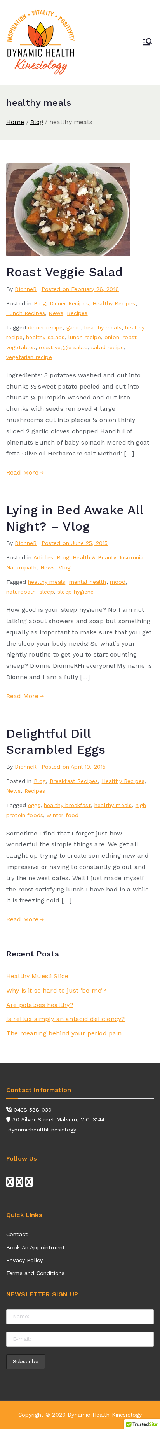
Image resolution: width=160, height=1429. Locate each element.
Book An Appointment (35, 1247)
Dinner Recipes (69, 303)
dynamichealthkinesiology (42, 1129)
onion (111, 337)
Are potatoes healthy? (39, 1005)
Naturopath (21, 567)
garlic (73, 327)
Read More (22, 472)
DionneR (26, 289)
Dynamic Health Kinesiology (105, 1414)
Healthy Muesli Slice (37, 976)
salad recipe (107, 347)
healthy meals (103, 327)
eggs (34, 805)
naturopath (21, 591)
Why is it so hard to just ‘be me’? (56, 990)
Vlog (65, 567)
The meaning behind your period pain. (64, 1033)
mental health (87, 582)
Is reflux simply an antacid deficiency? (65, 1019)
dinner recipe (45, 327)
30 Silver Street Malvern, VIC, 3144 (58, 1119)
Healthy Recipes (113, 303)
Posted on (80, 289)
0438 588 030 (33, 1110)
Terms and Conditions (35, 1273)
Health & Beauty (94, 557)
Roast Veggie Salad (64, 271)
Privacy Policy (24, 1260)
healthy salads (45, 337)
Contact (17, 1234)
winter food (62, 815)
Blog (40, 303)
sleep (47, 591)
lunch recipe (84, 337)
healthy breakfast (67, 805)
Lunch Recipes (25, 313)
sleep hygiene (75, 591)
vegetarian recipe (29, 357)
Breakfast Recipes (74, 781)
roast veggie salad (63, 347)
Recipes (77, 313)
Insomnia (131, 557)
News (56, 313)
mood (118, 582)
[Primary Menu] (147, 42)
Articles (43, 557)
